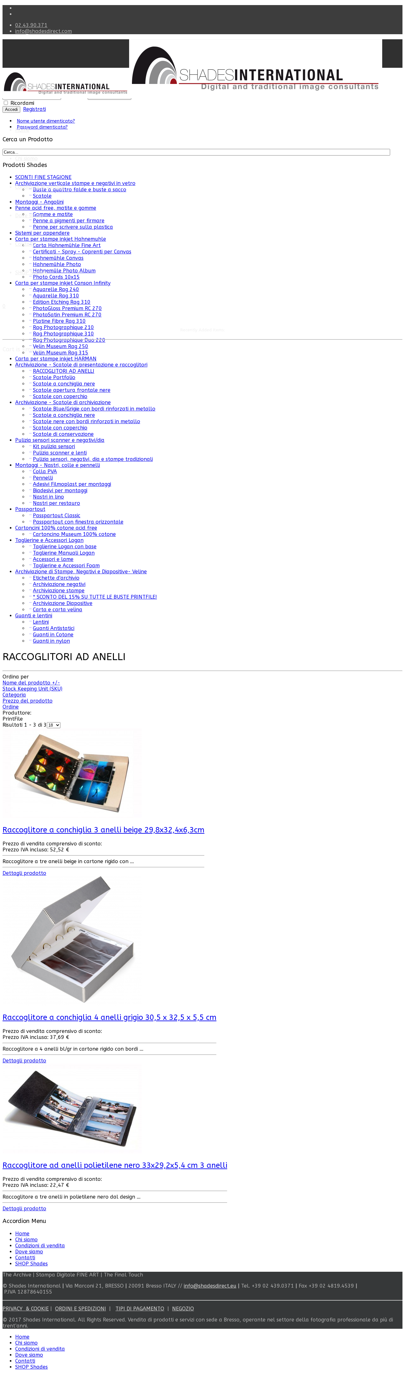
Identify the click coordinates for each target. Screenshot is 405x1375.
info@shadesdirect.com (43, 31)
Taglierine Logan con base (65, 547)
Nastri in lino (48, 497)
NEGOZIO (183, 1309)
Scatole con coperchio (60, 396)
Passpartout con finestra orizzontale (78, 522)
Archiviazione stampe (58, 591)
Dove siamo (29, 1252)
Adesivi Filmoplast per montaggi (72, 484)
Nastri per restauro (56, 503)
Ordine (11, 707)
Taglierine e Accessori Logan (49, 540)
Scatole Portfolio (54, 377)
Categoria (14, 695)
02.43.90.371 (31, 25)
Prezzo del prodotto (28, 701)
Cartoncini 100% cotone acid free (56, 528)
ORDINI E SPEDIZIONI (80, 1309)
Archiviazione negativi (59, 584)
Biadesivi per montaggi (60, 490)
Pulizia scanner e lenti (60, 453)
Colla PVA (45, 471)
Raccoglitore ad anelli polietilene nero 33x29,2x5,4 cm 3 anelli (115, 1165)
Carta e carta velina (57, 610)
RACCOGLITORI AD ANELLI (63, 371)
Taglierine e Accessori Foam (66, 566)
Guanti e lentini (33, 616)
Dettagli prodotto (24, 873)
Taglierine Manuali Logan (64, 553)
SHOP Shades (31, 273)
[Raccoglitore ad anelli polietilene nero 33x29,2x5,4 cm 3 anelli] (72, 1152)
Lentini (41, 622)
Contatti (25, 244)
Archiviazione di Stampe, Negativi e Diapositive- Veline (81, 572)
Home (22, 130)
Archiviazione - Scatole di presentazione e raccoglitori (81, 365)
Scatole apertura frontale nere (71, 390)
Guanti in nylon (51, 641)
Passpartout (30, 509)
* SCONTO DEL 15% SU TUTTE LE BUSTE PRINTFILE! (95, 597)
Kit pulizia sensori (54, 446)
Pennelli (43, 478)
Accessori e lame (53, 559)
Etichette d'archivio (56, 578)
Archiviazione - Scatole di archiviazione (63, 402)
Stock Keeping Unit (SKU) (32, 689)
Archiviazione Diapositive (62, 603)
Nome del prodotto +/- (31, 683)
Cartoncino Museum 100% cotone (74, 534)
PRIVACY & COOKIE (26, 1309)
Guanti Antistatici (53, 628)
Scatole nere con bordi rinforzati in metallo (86, 421)
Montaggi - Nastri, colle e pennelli (57, 465)
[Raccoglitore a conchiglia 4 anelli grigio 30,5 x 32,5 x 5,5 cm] (72, 1004)
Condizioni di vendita (40, 187)
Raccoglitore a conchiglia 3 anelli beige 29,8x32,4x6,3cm (103, 829)
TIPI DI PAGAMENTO (139, 1309)
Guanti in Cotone (53, 635)
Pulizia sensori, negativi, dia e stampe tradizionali (93, 459)
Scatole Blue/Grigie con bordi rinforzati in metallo (94, 409)
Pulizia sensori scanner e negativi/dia (59, 440)
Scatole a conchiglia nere (64, 384)
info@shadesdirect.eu (210, 1286)
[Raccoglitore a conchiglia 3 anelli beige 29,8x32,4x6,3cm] (72, 816)
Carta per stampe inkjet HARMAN (56, 359)
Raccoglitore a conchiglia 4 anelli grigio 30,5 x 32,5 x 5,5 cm (109, 1017)
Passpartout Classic (56, 515)
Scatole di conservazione (63, 434)
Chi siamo (26, 159)
